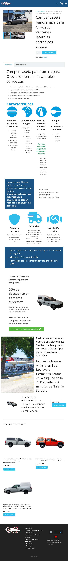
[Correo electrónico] (51, 532)
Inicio (37, 11)
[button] (29, 13)
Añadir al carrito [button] (59, 405)
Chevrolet (42, 11)
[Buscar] (57, 3)
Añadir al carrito (49, 52)
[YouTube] (56, 537)
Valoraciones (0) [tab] (21, 64)
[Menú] (66, 3)
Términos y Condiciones (54, 542)
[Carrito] (61, 3)
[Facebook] (56, 532)
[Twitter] (60, 532)
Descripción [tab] (8, 64)
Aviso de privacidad (53, 540)
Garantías (50, 544)
